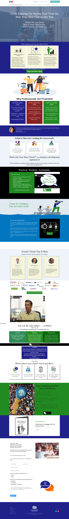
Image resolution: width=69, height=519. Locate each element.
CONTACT (57, 509)
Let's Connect (55, 1)
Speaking (39, 4)
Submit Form (13, 495)
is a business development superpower (34, 158)
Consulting (32, 4)
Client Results (46, 4)
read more (49, 233)
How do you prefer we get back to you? (19, 473)
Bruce (26, 4)
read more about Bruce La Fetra (22, 190)
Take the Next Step (34, 71)
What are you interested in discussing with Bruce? (21, 479)
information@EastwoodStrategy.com (44, 1)
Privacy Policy (34, 514)
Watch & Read (55, 4)
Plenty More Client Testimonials (34, 292)
